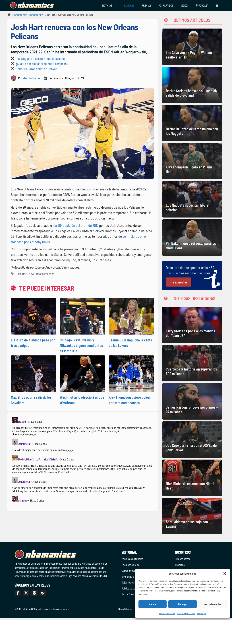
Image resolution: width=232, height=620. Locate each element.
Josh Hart (21, 273)
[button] (225, 573)
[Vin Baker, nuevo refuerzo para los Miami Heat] (192, 237)
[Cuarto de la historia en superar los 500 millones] (192, 363)
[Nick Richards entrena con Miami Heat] (192, 478)
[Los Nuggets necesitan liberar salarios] (192, 199)
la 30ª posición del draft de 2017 (76, 225)
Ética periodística (130, 564)
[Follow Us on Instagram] (34, 593)
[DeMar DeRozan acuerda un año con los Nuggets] (192, 123)
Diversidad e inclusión (132, 576)
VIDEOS (185, 5)
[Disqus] (82, 460)
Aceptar (152, 604)
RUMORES (129, 5)
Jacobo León (31, 78)
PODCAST (203, 5)
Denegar (182, 604)
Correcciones (128, 570)
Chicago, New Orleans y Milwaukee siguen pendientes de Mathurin (81, 345)
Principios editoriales (132, 558)
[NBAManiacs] (32, 5)
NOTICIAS (107, 5)
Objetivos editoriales (131, 582)
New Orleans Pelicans (41, 273)
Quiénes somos (182, 558)
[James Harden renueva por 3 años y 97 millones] (192, 401)
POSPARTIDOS (165, 5)
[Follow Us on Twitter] (26, 593)
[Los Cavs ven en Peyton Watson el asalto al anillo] (192, 47)
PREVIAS (146, 5)
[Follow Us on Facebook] (17, 593)
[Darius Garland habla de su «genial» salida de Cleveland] (192, 85)
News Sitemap (125, 609)
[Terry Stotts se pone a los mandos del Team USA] (192, 325)
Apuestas (180, 564)
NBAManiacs (7, 15)
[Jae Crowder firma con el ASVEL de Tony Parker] (192, 439)
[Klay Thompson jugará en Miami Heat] (192, 161)
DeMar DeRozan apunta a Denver (36, 69)
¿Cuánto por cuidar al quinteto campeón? (42, 64)
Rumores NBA (20, 14)
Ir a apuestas (178, 282)
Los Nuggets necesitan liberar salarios (40, 59)
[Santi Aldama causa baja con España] (192, 516)
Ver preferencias (212, 604)
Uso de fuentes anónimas (134, 594)
